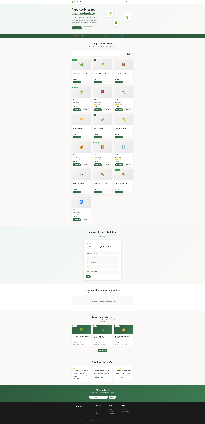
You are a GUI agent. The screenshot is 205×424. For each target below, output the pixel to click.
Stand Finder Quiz (112, 413)
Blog (123, 1)
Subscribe (112, 397)
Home (119, 1)
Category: (75, 53)
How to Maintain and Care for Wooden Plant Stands (101, 337)
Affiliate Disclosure (125, 411)
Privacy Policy (124, 407)
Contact (131, 1)
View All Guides (102, 350)
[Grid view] (128, 54)
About (127, 1)
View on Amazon (77, 82)
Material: (88, 53)
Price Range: (100, 53)
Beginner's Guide (112, 407)
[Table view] (131, 54)
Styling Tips (111, 411)
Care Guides (111, 409)
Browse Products (76, 27)
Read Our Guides (87, 27)
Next (88, 276)
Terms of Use (124, 409)
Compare (85, 82)
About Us (97, 411)
